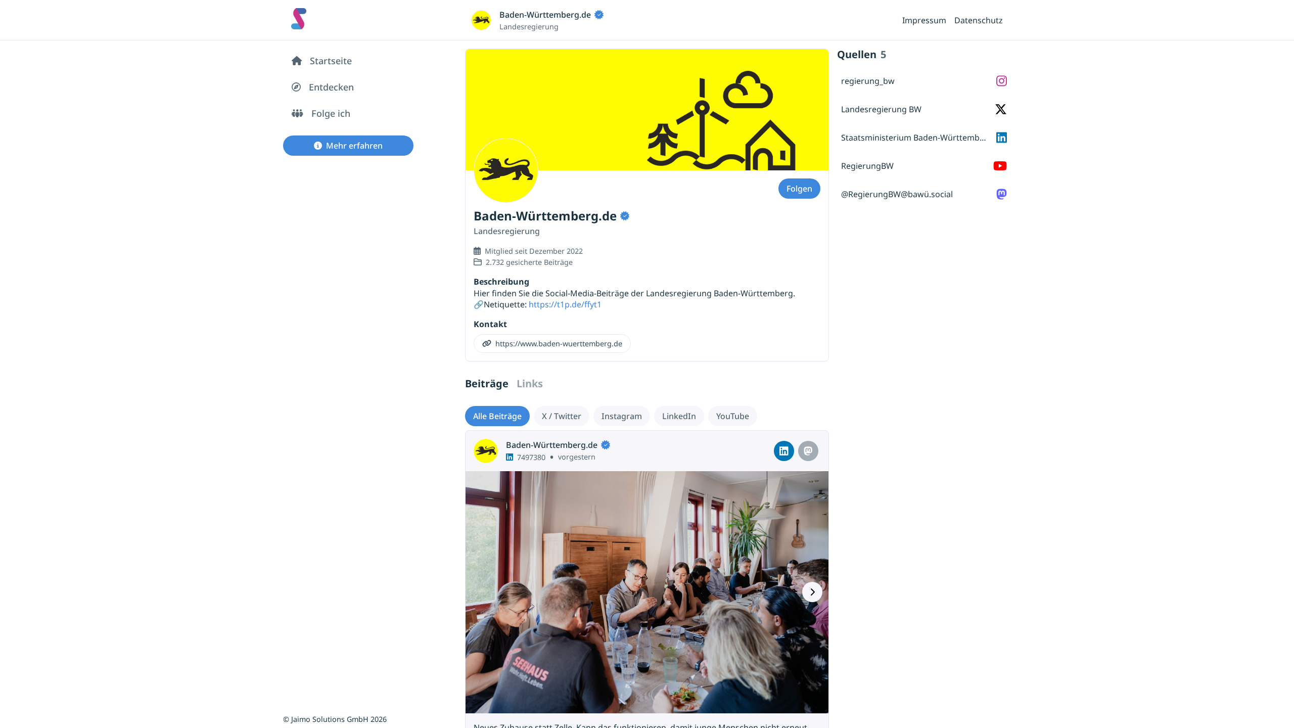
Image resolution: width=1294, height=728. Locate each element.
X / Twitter (561, 416)
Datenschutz (978, 20)
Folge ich (330, 113)
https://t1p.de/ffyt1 (565, 304)
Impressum (924, 20)
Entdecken (331, 87)
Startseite (331, 61)
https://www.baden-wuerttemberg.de (558, 343)
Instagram (622, 416)
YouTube (732, 416)
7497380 (531, 457)
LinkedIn (679, 416)
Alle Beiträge (497, 416)
